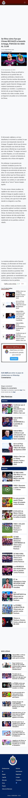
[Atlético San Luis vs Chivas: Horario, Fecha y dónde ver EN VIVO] (11, 294)
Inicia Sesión (19, 771)
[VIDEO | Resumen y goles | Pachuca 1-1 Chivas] (7, 489)
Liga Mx (4, 777)
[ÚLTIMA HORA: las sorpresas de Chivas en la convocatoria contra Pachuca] (7, 558)
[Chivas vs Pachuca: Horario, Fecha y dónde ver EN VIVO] (7, 622)
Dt (2, 771)
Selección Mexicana (7, 789)
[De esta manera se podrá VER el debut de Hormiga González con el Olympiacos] (7, 733)
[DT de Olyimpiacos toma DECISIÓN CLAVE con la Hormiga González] (7, 583)
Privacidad (18, 780)
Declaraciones (5, 768)
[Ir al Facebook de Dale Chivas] (16, 783)
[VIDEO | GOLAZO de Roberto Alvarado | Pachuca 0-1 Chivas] (7, 528)
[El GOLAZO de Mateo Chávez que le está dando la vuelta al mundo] (7, 515)
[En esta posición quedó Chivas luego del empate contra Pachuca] (7, 502)
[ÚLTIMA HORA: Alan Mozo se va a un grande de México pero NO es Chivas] (7, 476)
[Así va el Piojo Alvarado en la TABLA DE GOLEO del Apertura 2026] (11, 304)
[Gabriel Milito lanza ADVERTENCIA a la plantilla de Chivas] (11, 326)
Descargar (14, 358)
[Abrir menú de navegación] (24, 2)
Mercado (4, 780)
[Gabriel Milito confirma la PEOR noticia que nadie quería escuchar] (7, 656)
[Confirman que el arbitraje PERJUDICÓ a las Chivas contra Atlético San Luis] (11, 336)
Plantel (4, 786)
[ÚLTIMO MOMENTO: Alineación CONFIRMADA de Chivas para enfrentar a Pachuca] (7, 541)
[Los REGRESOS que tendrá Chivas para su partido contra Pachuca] (7, 570)
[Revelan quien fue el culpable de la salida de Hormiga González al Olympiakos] (7, 723)
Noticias (18, 768)
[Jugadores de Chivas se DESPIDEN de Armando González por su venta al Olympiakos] (7, 742)
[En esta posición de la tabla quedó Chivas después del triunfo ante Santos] (7, 694)
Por (6, 51)
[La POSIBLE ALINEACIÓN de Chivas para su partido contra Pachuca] (7, 609)
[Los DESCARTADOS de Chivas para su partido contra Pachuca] (7, 596)
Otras (3, 783)
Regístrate (18, 774)
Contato (18, 777)
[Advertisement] (14, 20)
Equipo (4, 774)
